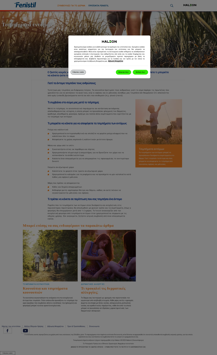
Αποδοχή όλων (140, 72)
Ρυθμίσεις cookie (78, 72)
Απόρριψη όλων (123, 72)
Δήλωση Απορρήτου (115, 61)
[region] (109, 56)
